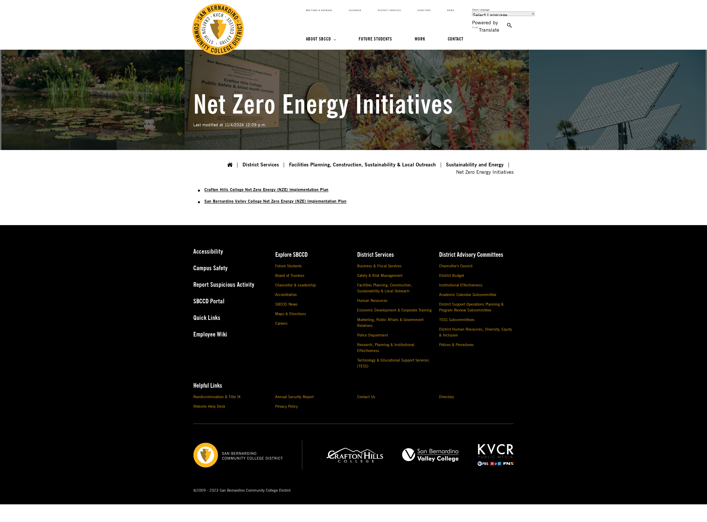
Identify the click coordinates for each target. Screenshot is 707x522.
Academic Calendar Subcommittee (467, 294)
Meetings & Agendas (319, 10)
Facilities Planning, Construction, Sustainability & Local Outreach (362, 164)
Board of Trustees (289, 275)
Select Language (481, 9)
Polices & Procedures (456, 344)
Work (420, 39)
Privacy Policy (286, 406)
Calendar (355, 10)
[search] (509, 25)
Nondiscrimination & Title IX (217, 396)
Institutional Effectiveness (460, 285)
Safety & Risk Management (379, 275)
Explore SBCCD (291, 254)
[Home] (230, 165)
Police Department (372, 335)
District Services (389, 10)
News (450, 10)
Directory (424, 10)
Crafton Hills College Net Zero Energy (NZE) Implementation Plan (266, 190)
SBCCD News (286, 304)
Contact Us (366, 396)
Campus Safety (210, 268)
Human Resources (372, 300)
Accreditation (286, 294)
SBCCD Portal (208, 301)
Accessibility (208, 251)
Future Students (375, 39)
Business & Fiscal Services (379, 266)
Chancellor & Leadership (295, 285)
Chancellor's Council (456, 266)
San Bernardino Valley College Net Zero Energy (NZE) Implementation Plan (275, 201)
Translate (489, 30)
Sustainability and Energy (475, 164)
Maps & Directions (290, 313)
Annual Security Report (294, 396)
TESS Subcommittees (457, 319)
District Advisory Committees (471, 254)
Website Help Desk (209, 406)
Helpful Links (207, 385)
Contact (455, 39)
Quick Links (206, 318)
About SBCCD (318, 39)
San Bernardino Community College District (255, 490)
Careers (281, 323)
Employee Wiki (210, 334)
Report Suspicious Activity (223, 285)
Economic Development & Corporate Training (394, 310)
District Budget (451, 275)
